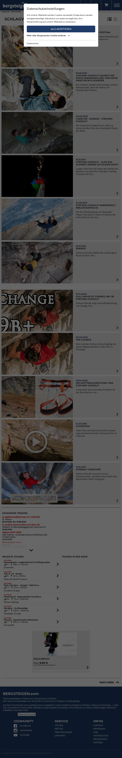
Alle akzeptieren (61, 29)
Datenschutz (32, 43)
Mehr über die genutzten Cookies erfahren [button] (46, 35)
